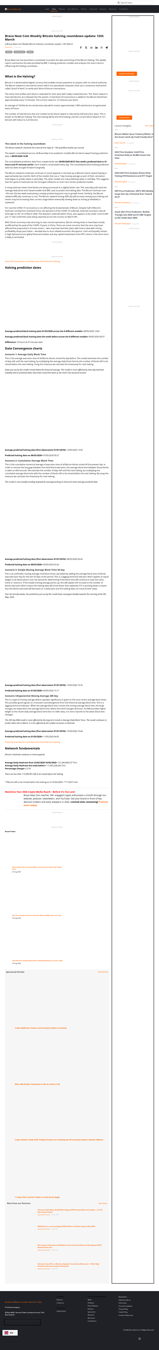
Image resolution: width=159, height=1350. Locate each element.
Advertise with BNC (57, 31)
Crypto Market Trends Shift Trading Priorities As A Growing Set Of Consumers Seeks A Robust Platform (59, 1140)
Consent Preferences (126, 1315)
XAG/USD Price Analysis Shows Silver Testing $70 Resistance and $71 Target (37, 960)
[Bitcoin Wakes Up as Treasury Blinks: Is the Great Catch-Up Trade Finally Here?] (38, 837)
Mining (30, 52)
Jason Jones (120, 142)
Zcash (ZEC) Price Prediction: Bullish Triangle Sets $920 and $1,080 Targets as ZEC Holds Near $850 (133, 214)
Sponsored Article (44, 1215)
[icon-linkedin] (14, 1323)
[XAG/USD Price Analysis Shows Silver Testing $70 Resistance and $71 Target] (38, 925)
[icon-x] (18, 1323)
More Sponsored (103, 972)
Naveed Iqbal (121, 163)
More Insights (149, 126)
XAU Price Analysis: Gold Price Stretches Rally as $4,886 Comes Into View (36, 915)
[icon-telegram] (10, 1323)
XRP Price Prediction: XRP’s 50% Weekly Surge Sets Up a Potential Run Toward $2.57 (134, 194)
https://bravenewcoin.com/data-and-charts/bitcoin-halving (32, 261)
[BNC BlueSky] (31, 1323)
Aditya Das (8, 47)
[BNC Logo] (28, 1297)
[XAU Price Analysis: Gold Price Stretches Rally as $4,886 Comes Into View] (38, 879)
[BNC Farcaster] (35, 1323)
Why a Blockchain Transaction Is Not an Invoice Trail (37, 1084)
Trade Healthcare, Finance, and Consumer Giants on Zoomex (41, 1028)
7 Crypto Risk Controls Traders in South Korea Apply (37, 1197)
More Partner (103, 1203)
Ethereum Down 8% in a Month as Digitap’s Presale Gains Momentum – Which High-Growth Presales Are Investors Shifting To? (68, 1265)
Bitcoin (9, 52)
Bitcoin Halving (19, 52)
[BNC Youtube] (22, 1323)
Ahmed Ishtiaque (123, 202)
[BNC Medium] (26, 1323)
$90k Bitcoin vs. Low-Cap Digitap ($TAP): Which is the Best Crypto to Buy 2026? (66, 1226)
